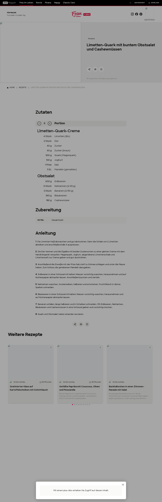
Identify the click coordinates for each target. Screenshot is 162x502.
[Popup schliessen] (81, 251)
